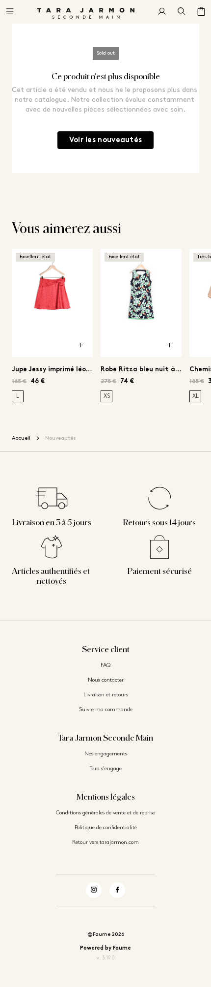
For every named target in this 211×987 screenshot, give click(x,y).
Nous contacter (106, 680)
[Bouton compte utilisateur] (162, 12)
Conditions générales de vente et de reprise (105, 813)
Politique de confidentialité (106, 828)
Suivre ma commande (105, 710)
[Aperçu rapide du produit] (81, 345)
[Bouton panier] (201, 12)
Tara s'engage (106, 769)
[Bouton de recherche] (181, 12)
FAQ (105, 665)
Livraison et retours (105, 695)
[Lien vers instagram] (94, 890)
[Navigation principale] (10, 12)
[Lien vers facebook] (117, 890)
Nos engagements (105, 754)
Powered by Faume (105, 948)
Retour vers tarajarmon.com (105, 842)
